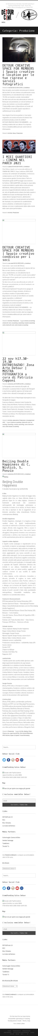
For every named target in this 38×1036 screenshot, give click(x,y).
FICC (3, 820)
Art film (21, 731)
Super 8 (12, 735)
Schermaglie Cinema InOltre (11, 837)
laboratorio (16, 420)
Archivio (10, 133)
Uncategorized (30, 420)
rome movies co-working (21, 325)
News (14, 133)
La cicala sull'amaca (8, 826)
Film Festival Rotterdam (26, 733)
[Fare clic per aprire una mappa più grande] (16, 788)
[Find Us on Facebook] (19, 2)
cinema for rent (6, 323)
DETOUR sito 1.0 (7, 817)
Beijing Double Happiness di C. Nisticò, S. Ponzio (16, 466)
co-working (14, 323)
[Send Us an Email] (17, 2)
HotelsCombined (10, 855)
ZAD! (3, 422)
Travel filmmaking (24, 735)
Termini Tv (5, 846)
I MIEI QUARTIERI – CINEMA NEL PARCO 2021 (17, 160)
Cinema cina (5, 733)
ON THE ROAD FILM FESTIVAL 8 (21, 1032)
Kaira (23, 1023)
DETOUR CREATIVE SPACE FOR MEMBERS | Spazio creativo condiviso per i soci (18, 253)
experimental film (14, 733)
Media (17, 1034)
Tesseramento (17, 1031)
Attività (12, 1034)
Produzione (19, 133)
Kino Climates (6, 823)
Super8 (17, 735)
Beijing (26, 731)
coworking (21, 323)
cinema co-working (29, 321)
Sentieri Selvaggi (7, 840)
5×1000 (32, 1032)
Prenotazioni (26, 1031)
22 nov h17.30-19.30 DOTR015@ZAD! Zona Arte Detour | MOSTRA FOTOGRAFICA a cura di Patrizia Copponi (18, 370)
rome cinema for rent (8, 325)
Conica (18, 1023)
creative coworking (29, 323)
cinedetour (27, 87)
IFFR (3, 735)
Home (9, 1031)
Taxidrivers (5, 843)
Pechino (7, 735)
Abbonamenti (7, 1032)
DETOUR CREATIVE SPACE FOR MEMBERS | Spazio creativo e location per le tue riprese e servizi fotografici (18, 75)
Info (22, 1034)
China (29, 731)
